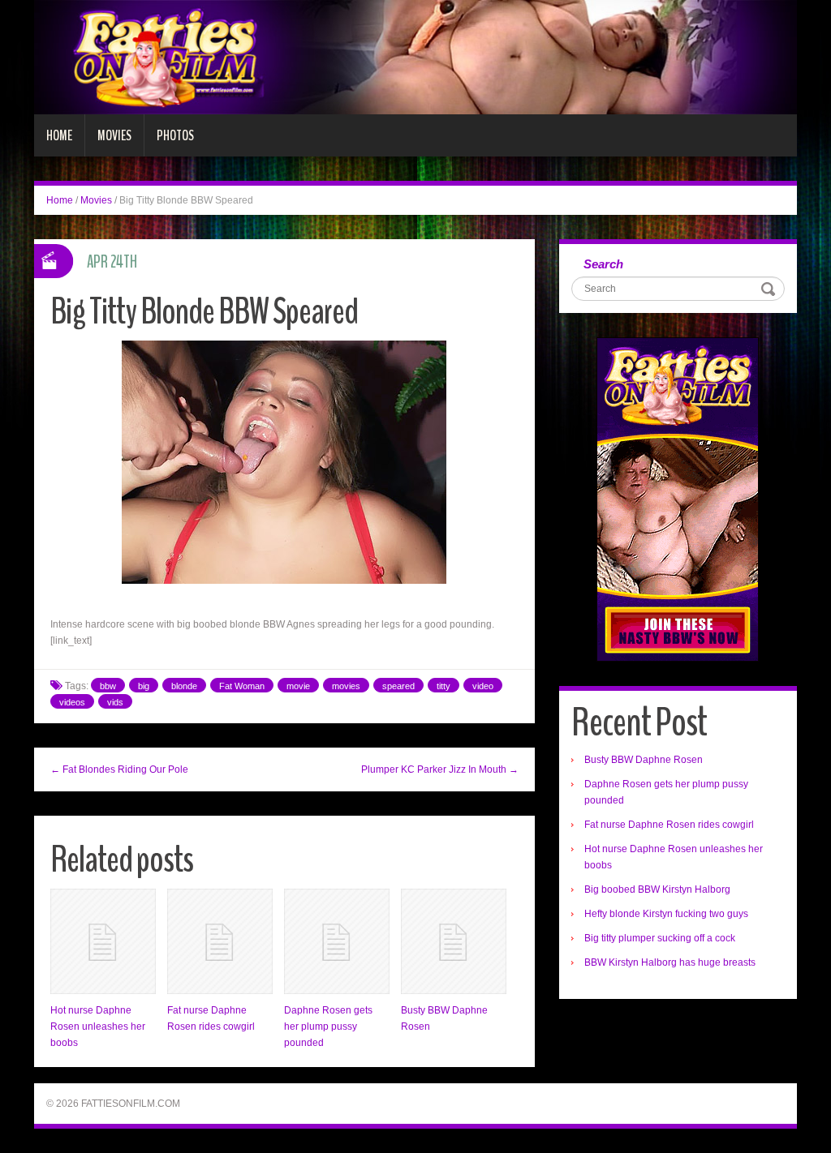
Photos (175, 135)
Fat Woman (242, 686)
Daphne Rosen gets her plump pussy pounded (328, 1026)
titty (443, 686)
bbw (108, 686)
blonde (184, 686)
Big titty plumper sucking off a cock (659, 938)
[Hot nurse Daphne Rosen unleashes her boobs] (103, 941)
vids (115, 702)
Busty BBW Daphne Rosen (643, 759)
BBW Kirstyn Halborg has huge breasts (670, 962)
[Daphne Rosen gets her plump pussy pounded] (337, 941)
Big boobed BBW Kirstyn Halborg (657, 889)
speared (398, 686)
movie (298, 686)
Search (603, 264)
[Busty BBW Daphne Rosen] (453, 941)
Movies (114, 135)
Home (59, 135)
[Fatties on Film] (415, 56)
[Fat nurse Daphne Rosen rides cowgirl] (220, 941)
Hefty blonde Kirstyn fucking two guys (666, 913)
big (143, 686)
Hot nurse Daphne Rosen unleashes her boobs (97, 1026)
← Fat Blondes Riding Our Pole (119, 769)
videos (72, 702)
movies (346, 686)
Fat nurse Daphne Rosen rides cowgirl (669, 824)
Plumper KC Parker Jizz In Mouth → (440, 769)
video (482, 686)
